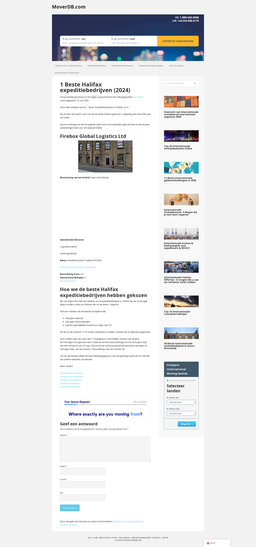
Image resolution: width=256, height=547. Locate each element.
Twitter (165, 538)
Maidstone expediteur (71, 379)
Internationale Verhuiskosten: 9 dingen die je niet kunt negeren (180, 212)
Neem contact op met (108, 538)
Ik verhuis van (173, 397)
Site (61, 492)
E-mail (63, 479)
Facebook (156, 538)
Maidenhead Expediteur (72, 373)
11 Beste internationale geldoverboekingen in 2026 (180, 179)
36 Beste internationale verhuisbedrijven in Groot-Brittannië (179, 346)
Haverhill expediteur (70, 383)
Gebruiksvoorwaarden (141, 538)
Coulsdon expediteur (70, 386)
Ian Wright (138, 97)
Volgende (185, 424)
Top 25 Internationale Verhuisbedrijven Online (178, 147)
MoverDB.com (69, 6)
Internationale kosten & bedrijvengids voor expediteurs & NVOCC (178, 246)
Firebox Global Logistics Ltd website (78, 267)
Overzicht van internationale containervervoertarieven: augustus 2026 (181, 114)
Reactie (64, 435)
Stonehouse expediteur (71, 376)
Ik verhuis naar (173, 408)
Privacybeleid (124, 538)
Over (96, 538)
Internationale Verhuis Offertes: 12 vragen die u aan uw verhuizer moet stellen (181, 280)
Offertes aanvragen (177, 41)
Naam (63, 466)
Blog (90, 538)
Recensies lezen (68, 280)
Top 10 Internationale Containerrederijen (177, 313)
